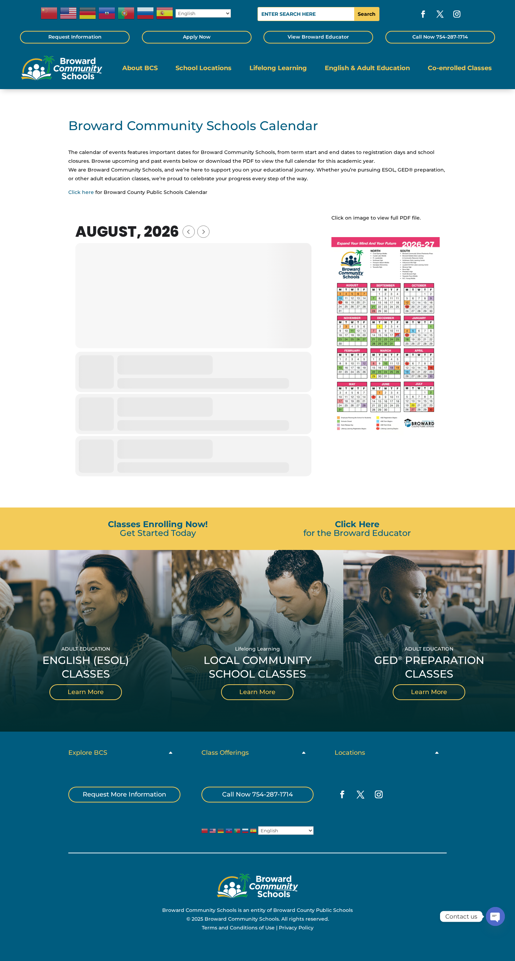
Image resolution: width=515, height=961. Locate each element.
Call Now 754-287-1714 (440, 37)
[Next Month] (203, 232)
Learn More (86, 692)
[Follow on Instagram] (457, 14)
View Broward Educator (318, 37)
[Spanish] (165, 13)
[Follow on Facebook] (423, 14)
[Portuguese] (126, 13)
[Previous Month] (189, 232)
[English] (68, 13)
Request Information (75, 37)
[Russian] (145, 13)
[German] (88, 13)
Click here (81, 192)
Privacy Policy (296, 928)
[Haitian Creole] (107, 13)
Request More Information (124, 794)
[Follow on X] (440, 14)
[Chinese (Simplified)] (49, 13)
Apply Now (197, 37)
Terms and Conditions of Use (238, 928)
